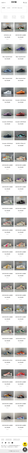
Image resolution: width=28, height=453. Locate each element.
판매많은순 (5, 16)
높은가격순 (23, 16)
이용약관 (2, 439)
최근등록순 (23, 17)
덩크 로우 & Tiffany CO (20, 143)
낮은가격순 (14, 16)
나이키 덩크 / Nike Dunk (17, 7)
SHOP (3, 2)
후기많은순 (14, 17)
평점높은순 (5, 17)
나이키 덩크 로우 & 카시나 (21, 338)
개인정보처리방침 (9, 439)
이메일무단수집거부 (16, 439)
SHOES (8, 7)
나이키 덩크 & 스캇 (7, 35)
